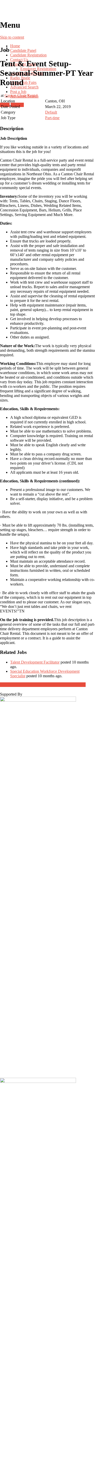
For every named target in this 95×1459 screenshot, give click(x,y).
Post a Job (18, 91)
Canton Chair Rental (21, 95)
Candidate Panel (23, 50)
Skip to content (12, 37)
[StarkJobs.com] (47, 10)
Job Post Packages (43, 684)
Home (15, 46)
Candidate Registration (28, 55)
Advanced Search (24, 87)
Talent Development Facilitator (35, 662)
